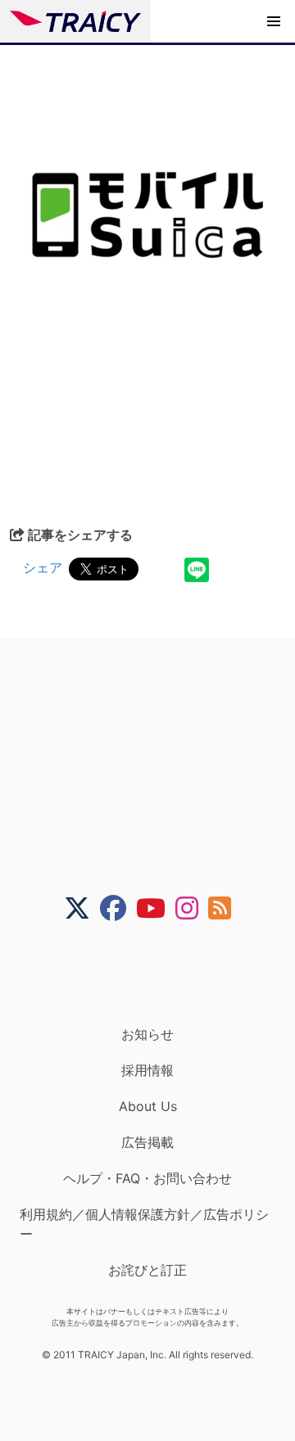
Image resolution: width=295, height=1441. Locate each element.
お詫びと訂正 (147, 1270)
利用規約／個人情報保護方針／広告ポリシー (144, 1224)
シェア (42, 567)
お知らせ (147, 1034)
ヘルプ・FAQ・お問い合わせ (147, 1178)
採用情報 (147, 1070)
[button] (273, 21)
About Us (148, 1106)
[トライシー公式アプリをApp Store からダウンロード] (157, 973)
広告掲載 (147, 1142)
